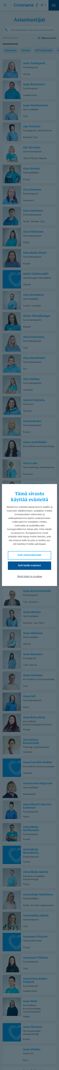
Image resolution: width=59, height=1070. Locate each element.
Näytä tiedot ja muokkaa (29, 576)
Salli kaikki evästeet (29, 565)
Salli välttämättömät (29, 555)
